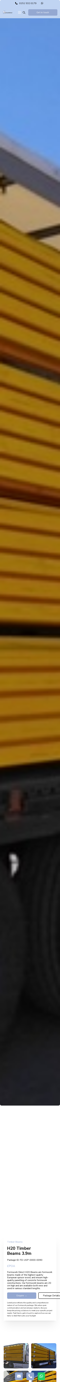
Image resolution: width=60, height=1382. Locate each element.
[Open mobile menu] (19, 12)
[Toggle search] (24, 13)
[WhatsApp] (43, 3)
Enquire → (21, 1295)
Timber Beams (15, 1241)
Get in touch (43, 12)
